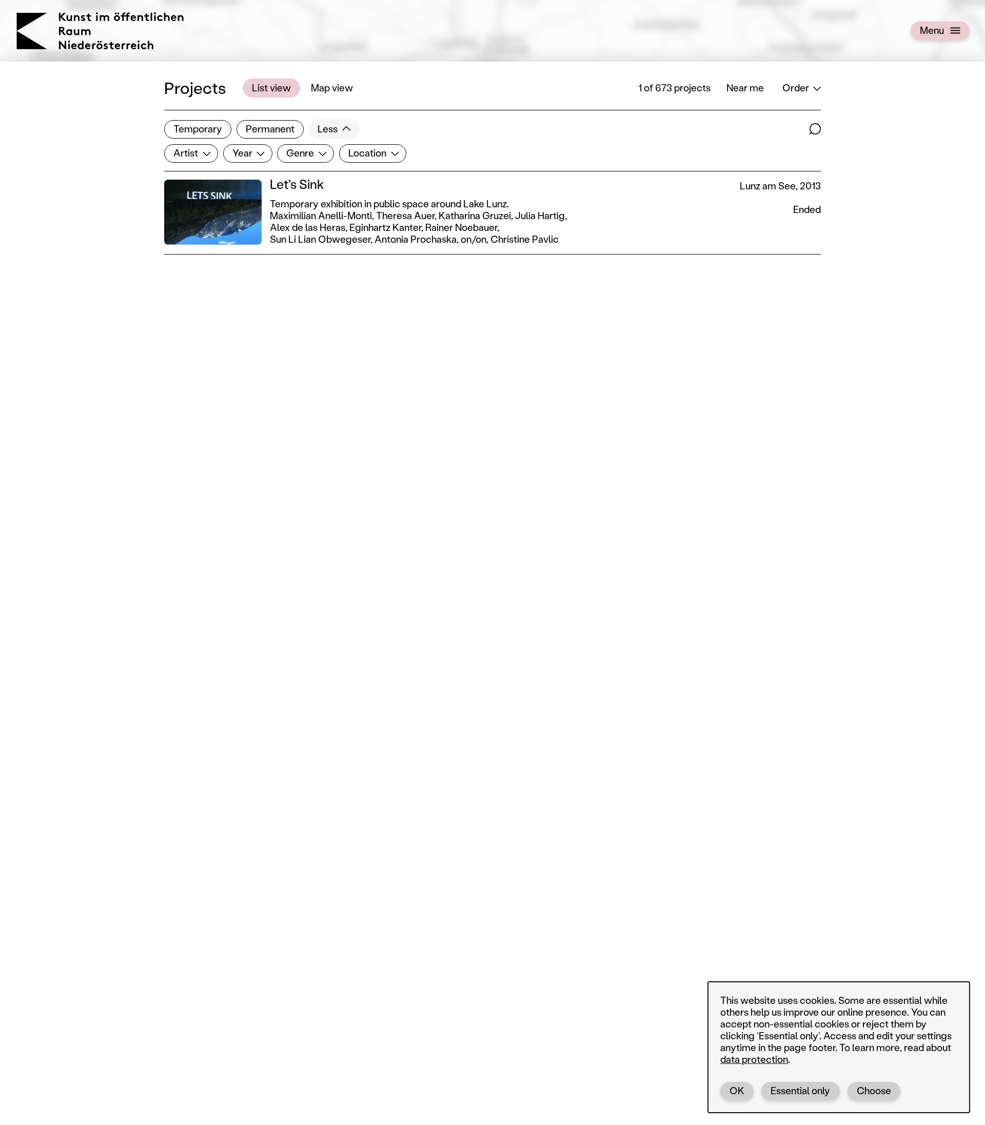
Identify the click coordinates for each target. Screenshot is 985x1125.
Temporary (197, 128)
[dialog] (839, 1047)
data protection (754, 1059)
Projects (195, 87)
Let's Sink (297, 184)
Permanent (270, 128)
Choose (874, 1090)
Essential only (800, 1090)
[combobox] (191, 153)
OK (737, 1090)
